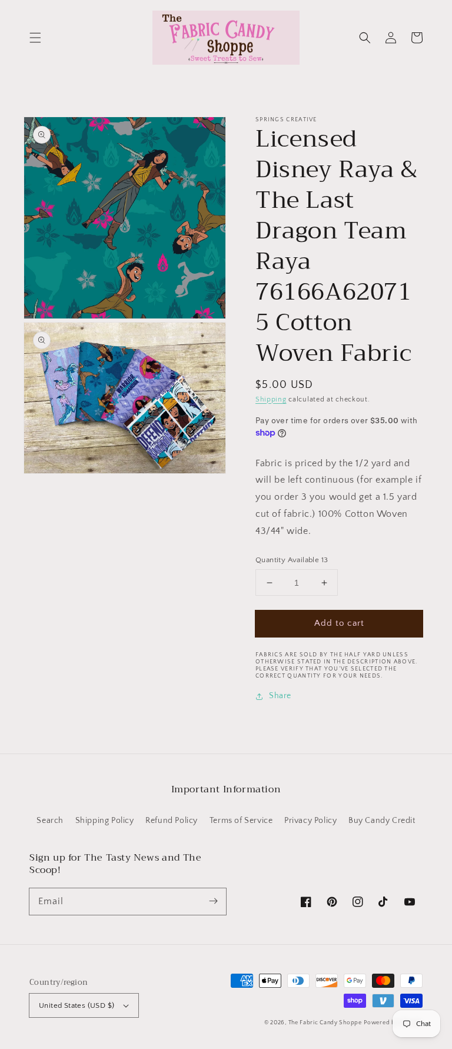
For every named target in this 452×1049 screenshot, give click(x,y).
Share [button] (280, 696)
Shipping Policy (104, 820)
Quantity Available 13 (291, 560)
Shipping (271, 399)
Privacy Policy (310, 820)
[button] (35, 38)
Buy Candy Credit (382, 820)
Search (50, 820)
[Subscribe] (213, 901)
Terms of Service (241, 820)
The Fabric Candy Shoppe (325, 1023)
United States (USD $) (76, 1005)
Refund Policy (171, 820)
